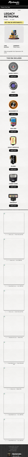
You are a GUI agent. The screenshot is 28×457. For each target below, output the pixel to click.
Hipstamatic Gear (7, 10)
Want (6, 19)
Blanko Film (20, 337)
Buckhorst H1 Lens (12, 337)
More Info (13, 76)
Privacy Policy (13, 449)
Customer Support (13, 447)
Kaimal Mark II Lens (12, 286)
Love (13, 19)
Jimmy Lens (11, 234)
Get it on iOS (17, 456)
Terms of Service (12, 450)
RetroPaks (14, 10)
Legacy (19, 10)
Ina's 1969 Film (19, 260)
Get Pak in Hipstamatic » (14, 22)
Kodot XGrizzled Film (19, 234)
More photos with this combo (11, 223)
